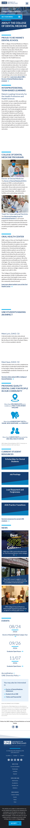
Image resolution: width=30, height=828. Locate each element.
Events (15, 797)
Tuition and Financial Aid (13, 697)
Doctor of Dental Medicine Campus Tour (15, 635)
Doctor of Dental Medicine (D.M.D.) (15, 181)
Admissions (15, 780)
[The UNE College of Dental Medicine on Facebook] (13, 726)
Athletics (15, 788)
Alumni (15, 774)
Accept (14, 823)
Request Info (5, 9)
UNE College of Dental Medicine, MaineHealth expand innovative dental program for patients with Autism (15, 608)
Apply (14, 9)
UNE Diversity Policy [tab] (10, 675)
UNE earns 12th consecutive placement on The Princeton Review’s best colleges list (15, 553)
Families (15, 771)
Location (8, 755)
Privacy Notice (20, 819)
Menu (27, 3)
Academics (15, 783)
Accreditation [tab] (7, 673)
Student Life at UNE (12, 694)
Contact (15, 755)
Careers (22, 755)
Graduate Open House (14, 651)
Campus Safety (15, 794)
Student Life (15, 785)
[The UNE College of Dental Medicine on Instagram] (16, 726)
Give (15, 802)
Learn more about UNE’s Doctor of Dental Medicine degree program (13, 79)
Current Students (15, 766)
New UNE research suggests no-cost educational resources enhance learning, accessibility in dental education (15, 580)
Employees (15, 769)
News (15, 799)
